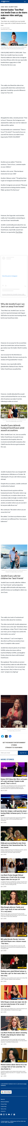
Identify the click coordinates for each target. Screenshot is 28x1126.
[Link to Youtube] (9, 1114)
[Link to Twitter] (6, 1114)
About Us (3, 1099)
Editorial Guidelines (5, 1101)
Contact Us (3, 1111)
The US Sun (19, 232)
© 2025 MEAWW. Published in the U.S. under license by (12, 1083)
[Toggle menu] (25, 1)
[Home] (5, 1)
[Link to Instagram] (4, 1114)
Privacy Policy (4, 1104)
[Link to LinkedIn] (14, 1114)
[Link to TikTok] (11, 1114)
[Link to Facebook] (1, 1114)
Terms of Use (3, 1108)
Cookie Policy (3, 1106)
